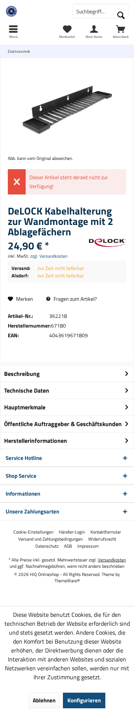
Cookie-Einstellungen (33, 532)
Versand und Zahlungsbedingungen (50, 539)
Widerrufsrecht (102, 539)
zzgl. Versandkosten (48, 256)
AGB (68, 546)
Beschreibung (22, 373)
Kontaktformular (105, 532)
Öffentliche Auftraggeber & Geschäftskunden (63, 423)
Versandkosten (112, 559)
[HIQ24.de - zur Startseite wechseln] (33, 11)
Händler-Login (72, 532)
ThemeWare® (67, 580)
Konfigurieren (84, 700)
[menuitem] (120, 32)
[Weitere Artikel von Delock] (107, 243)
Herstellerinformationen (35, 440)
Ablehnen (44, 700)
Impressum (88, 546)
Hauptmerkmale (24, 407)
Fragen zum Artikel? (74, 299)
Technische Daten (26, 390)
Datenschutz (46, 546)
